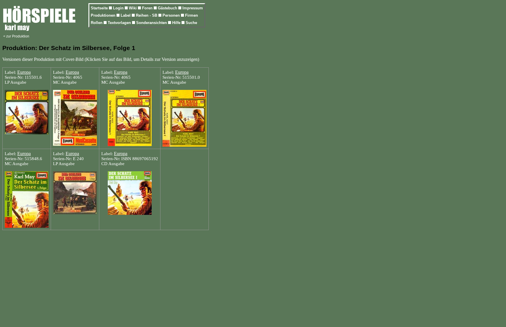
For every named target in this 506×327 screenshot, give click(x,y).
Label (126, 15)
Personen (172, 15)
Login (119, 8)
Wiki (133, 8)
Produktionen (104, 15)
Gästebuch (168, 8)
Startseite (100, 8)
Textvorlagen (120, 22)
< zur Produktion (16, 36)
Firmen (191, 15)
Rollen (97, 22)
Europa (24, 72)
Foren (148, 8)
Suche (191, 22)
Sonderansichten (152, 22)
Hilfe (177, 22)
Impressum (192, 8)
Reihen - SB (147, 15)
